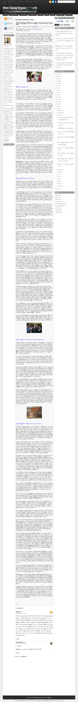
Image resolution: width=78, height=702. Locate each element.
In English (16, 3)
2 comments (35, 26)
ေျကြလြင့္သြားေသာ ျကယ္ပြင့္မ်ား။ (65, 128)
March (58, 183)
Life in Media (21, 1)
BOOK (56, 197)
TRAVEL (57, 210)
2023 (57, 81)
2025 (57, 76)
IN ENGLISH (58, 201)
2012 (57, 106)
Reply (18, 638)
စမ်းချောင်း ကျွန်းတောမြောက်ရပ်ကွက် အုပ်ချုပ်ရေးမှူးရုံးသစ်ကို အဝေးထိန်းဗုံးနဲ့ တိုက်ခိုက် (63, 33)
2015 (57, 99)
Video (10, 3)
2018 (57, 92)
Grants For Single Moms (59, 700)
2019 (57, 90)
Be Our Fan (10, 28)
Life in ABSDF (29, 1)
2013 (57, 104)
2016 (57, 97)
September (60, 169)
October (59, 115)
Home (4, 1)
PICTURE (57, 208)
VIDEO (56, 212)
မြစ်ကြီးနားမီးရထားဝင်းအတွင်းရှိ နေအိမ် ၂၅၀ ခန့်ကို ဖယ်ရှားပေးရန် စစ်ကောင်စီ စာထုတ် (64, 48)
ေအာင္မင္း (18, 611)
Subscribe (9, 18)
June (58, 176)
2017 (57, 94)
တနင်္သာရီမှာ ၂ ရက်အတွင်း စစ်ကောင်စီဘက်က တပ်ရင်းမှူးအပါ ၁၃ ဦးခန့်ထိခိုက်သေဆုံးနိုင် (64, 40)
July (58, 174)
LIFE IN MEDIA (58, 205)
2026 (57, 74)
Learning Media (11, 1)
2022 (57, 83)
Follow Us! (9, 23)
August (59, 172)
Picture (41, 14)
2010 (57, 189)
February (59, 185)
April (58, 181)
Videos (56, 24)
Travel (4, 3)
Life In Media (23, 14)
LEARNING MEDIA (59, 203)
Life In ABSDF (32, 14)
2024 (57, 78)
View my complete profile (7, 140)
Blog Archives (67, 24)
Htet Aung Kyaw (14, 8)
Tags (61, 24)
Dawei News (60, 14)
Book (42, 1)
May (58, 179)
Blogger (11, 32)
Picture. (37, 1)
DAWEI (57, 199)
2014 (57, 101)
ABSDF (57, 195)
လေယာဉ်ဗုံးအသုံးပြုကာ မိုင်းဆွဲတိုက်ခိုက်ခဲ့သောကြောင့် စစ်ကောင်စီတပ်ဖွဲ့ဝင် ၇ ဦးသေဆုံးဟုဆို (64, 65)
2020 (57, 88)
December (59, 110)
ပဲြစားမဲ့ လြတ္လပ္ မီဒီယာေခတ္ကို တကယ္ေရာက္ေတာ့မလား (34, 23)
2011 (57, 108)
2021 (57, 85)
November (59, 112)
